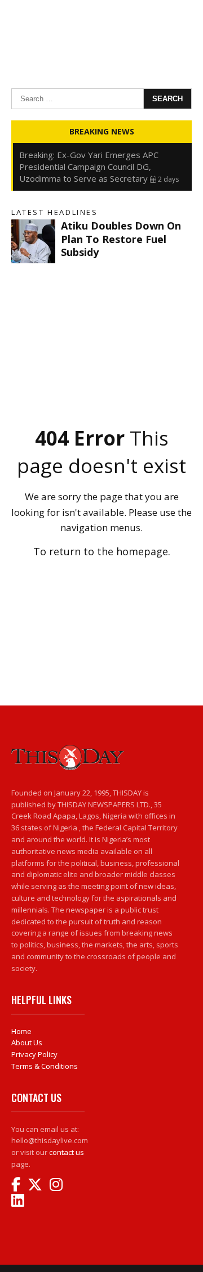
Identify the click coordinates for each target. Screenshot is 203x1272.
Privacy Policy (34, 1054)
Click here (101, 575)
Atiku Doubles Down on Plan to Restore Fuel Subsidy (121, 239)
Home (21, 1031)
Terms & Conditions (44, 1066)
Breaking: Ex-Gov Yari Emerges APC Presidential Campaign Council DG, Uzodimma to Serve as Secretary (88, 166)
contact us (66, 1152)
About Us (26, 1042)
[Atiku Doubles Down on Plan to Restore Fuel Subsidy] (33, 241)
